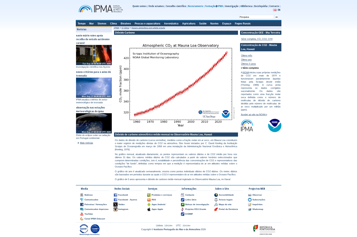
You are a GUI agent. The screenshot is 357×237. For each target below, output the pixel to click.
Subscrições (258, 200)
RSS (154, 200)
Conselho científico (176, 6)
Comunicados (91, 200)
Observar (257, 195)
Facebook (123, 195)
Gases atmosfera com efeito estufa (148, 28)
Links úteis (190, 200)
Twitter (121, 204)
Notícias (88, 195)
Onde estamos (156, 6)
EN (279, 10)
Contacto (274, 6)
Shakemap (257, 209)
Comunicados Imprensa (96, 209)
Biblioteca (246, 6)
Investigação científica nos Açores (93, 67)
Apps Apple (157, 209)
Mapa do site (225, 204)
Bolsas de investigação (197, 204)
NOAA (246, 72)
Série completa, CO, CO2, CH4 (257, 39)
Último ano (246, 59)
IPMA (116, 28)
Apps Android (158, 204)
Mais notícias (86, 143)
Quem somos (139, 6)
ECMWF (189, 214)
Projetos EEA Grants (195, 209)
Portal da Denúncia (228, 209)
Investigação (231, 6)
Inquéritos (257, 204)
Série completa (251, 68)
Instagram (123, 209)
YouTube (88, 214)
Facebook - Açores (127, 200)
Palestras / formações (95, 204)
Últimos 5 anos (248, 64)
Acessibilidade (226, 195)
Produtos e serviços (162, 195)
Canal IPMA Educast (94, 219)
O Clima (125, 28)
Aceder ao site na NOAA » (254, 114)
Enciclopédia (260, 6)
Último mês (246, 55)
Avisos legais (226, 200)
